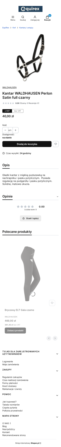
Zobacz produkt (15, 330)
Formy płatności (10, 383)
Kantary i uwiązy (26, 28)
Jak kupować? (9, 401)
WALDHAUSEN (9, 87)
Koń (14, 28)
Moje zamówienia (10, 364)
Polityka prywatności (12, 410)
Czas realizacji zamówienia (15, 380)
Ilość (4, 125)
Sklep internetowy (27, 443)
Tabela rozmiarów (11, 404)
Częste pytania (9, 407)
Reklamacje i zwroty (12, 389)
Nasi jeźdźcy (8, 429)
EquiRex (5, 28)
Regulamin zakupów (12, 377)
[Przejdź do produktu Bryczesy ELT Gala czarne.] (30, 273)
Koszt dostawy (9, 386)
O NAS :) (6, 423)
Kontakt (6, 432)
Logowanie (7, 361)
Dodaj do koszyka (27, 144)
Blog (4, 426)
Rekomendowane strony (14, 435)
